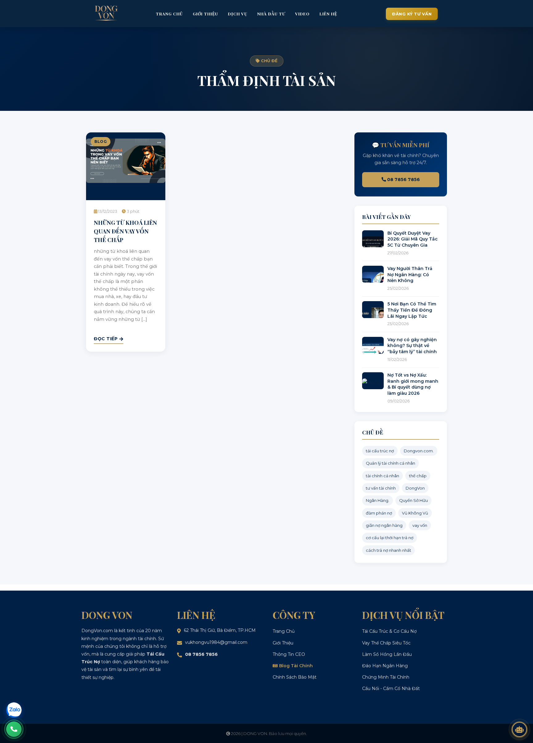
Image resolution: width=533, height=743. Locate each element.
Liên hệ (328, 13)
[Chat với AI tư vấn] (519, 729)
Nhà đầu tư (271, 13)
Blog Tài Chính (296, 665)
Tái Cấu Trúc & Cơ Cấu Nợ (389, 631)
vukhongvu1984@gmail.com (216, 642)
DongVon (415, 488)
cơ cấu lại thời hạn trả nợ (389, 537)
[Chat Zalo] (14, 710)
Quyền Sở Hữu (413, 500)
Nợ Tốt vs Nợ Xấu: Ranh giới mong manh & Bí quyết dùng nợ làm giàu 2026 (412, 384)
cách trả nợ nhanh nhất (388, 550)
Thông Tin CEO (289, 654)
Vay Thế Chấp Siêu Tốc (386, 643)
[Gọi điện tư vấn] (14, 729)
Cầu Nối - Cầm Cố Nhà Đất (391, 688)
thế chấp (418, 475)
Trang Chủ (284, 631)
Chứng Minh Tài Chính (385, 677)
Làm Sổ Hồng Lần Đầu (387, 654)
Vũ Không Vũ (415, 513)
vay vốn (419, 525)
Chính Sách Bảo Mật (294, 677)
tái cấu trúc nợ (380, 450)
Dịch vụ (237, 13)
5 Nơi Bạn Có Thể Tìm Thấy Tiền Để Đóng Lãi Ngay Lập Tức (411, 310)
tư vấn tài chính (381, 488)
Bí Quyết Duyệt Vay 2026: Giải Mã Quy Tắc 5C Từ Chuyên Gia (412, 239)
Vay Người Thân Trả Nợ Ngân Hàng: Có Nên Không (409, 274)
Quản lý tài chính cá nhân (390, 463)
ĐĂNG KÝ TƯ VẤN (412, 13)
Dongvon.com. (419, 450)
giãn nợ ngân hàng (384, 525)
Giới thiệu (205, 13)
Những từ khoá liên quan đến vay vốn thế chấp (125, 231)
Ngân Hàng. (377, 500)
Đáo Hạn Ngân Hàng (385, 665)
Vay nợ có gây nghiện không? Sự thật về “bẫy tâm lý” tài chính (412, 345)
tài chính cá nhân (382, 475)
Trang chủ (169, 13)
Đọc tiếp (106, 338)
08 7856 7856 (403, 179)
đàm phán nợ (379, 513)
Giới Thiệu (283, 643)
